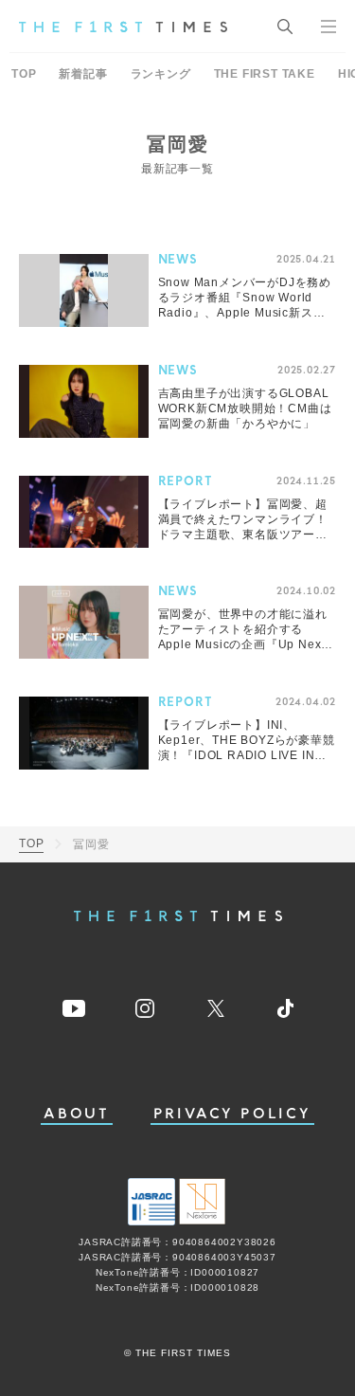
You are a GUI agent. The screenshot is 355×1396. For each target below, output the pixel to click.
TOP (23, 74)
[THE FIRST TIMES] (123, 26)
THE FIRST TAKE (264, 74)
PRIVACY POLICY (232, 1114)
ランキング (161, 74)
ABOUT (77, 1114)
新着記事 (83, 74)
